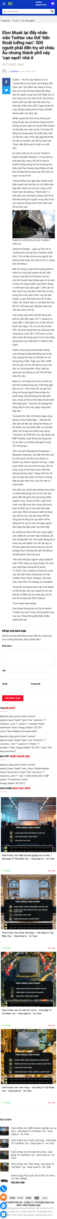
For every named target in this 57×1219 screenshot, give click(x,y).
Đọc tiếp (51, 871)
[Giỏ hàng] (52, 3)
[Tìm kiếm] (52, 11)
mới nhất (8, 708)
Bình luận (7, 646)
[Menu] (4, 3)
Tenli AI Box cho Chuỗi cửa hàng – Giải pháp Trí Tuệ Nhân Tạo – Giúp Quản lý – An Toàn (27, 934)
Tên (4, 670)
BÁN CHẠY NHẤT (15, 788)
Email (4, 684)
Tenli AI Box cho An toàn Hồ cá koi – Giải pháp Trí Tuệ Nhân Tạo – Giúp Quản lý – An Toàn (27, 1012)
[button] (6, 82)
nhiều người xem (15, 756)
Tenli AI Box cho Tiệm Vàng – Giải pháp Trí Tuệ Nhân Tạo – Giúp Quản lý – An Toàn (28, 1089)
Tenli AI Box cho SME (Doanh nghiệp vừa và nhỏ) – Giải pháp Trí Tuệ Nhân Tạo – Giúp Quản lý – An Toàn (28, 857)
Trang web (35, 684)
